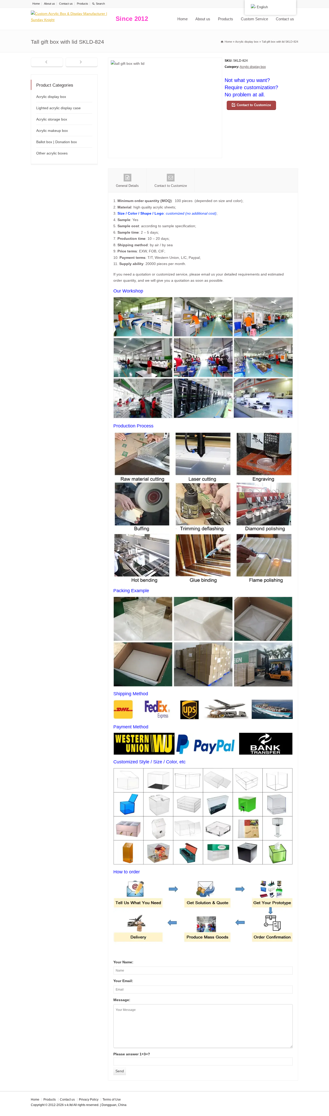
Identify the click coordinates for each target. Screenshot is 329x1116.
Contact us (66, 3)
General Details (127, 186)
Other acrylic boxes (52, 153)
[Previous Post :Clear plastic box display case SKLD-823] (47, 62)
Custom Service (254, 19)
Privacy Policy (88, 1099)
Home (36, 3)
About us (49, 3)
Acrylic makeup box (52, 131)
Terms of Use (112, 1099)
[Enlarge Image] (165, 61)
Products (82, 3)
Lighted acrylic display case (58, 108)
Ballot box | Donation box (56, 142)
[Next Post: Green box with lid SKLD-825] (82, 62)
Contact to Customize (254, 105)
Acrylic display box (253, 67)
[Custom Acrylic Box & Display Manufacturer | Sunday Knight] (72, 19)
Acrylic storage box (51, 119)
